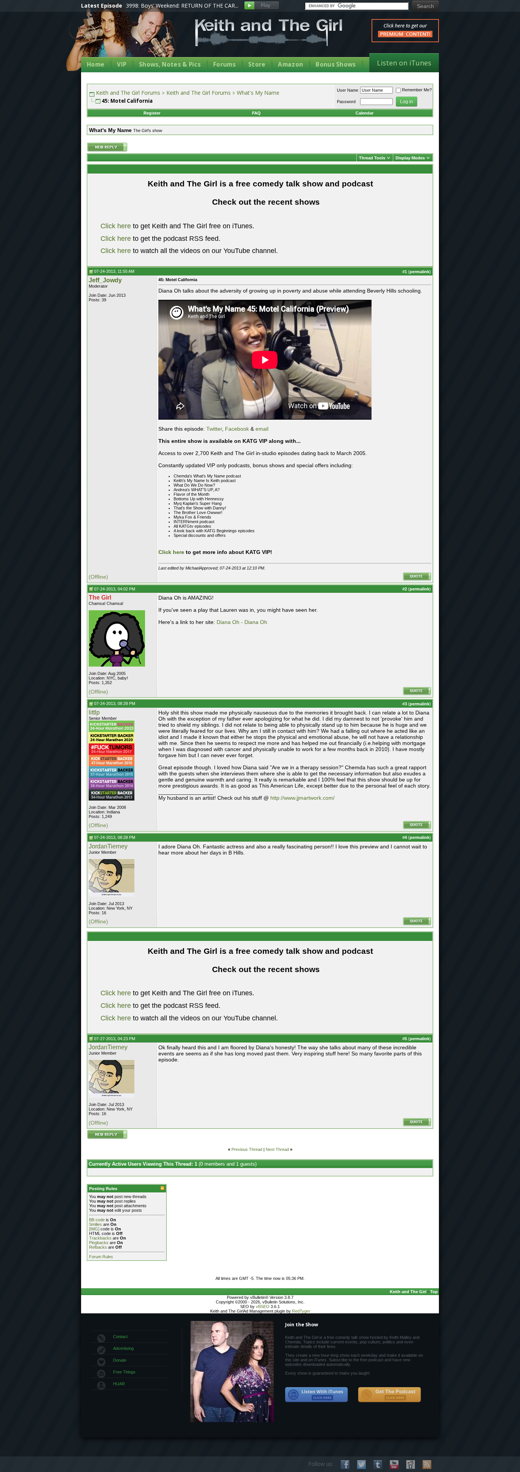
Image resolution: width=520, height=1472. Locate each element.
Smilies (95, 1224)
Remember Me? (417, 90)
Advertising (123, 1348)
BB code (97, 1219)
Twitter (214, 429)
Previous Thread (246, 1149)
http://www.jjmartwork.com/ (302, 798)
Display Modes (410, 158)
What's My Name (258, 92)
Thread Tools (372, 158)
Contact (120, 1336)
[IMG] (94, 1229)
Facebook (237, 429)
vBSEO (263, 1306)
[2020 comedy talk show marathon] (111, 742)
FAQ (256, 113)
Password (346, 101)
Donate (119, 1360)
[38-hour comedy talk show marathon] (111, 787)
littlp (94, 712)
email (261, 429)
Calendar (364, 113)
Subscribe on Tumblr (377, 1464)
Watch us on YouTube (394, 1464)
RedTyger (301, 1311)
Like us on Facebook (345, 1464)
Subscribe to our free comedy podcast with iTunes (316, 1394)
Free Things (124, 1372)
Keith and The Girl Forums (128, 92)
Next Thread (277, 1149)
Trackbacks (100, 1238)
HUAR (119, 1383)
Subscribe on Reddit (410, 1464)
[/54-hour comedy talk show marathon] (111, 799)
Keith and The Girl (408, 1291)
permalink (419, 271)
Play (261, 6)
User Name (347, 90)
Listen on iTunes (404, 62)
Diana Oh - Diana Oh (242, 622)
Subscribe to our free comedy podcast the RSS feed (389, 1394)
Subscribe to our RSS (427, 1464)
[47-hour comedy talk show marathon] (111, 764)
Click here (115, 226)
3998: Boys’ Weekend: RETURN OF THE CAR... (182, 5)
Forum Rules (101, 1256)
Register (152, 113)
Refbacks (98, 1247)
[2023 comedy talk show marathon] (111, 730)
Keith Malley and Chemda (125, 38)
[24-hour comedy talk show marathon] (111, 753)
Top (434, 1291)
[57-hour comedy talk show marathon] (111, 776)
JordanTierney (108, 846)
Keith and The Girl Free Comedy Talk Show (268, 32)
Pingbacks (98, 1242)
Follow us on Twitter (361, 1464)
